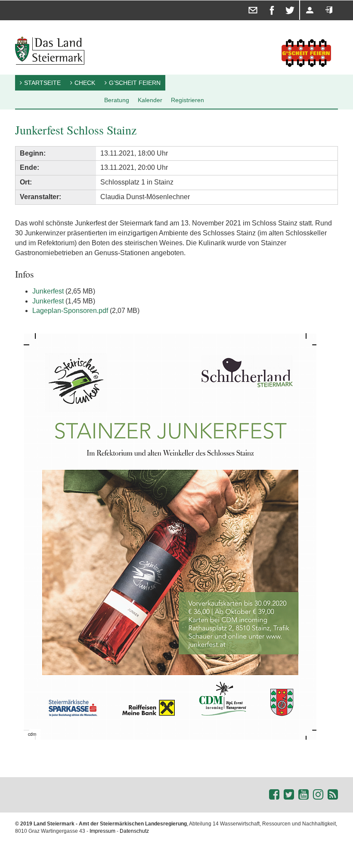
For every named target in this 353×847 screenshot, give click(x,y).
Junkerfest (48, 291)
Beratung (116, 100)
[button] (309, 341)
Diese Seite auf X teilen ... (284, 0)
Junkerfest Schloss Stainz (75, 130)
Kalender (150, 100)
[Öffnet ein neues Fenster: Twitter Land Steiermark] (289, 794)
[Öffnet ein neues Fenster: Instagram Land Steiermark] (318, 794)
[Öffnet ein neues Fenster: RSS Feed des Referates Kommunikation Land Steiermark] (333, 794)
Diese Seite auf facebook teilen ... (266, 0)
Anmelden (320, 0)
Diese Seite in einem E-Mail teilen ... (247, 0)
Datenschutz (134, 831)
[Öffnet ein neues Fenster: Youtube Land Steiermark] (303, 794)
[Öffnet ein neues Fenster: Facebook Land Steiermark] (274, 794)
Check (84, 82)
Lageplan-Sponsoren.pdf (70, 310)
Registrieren (301, 0)
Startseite (42, 82)
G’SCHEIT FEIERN (135, 82)
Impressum (102, 831)
